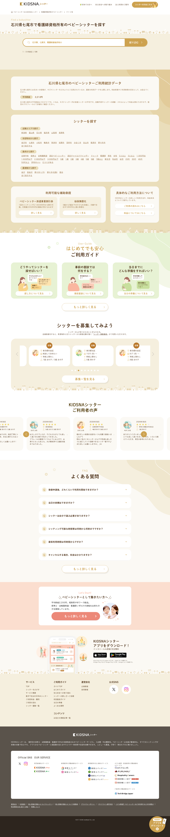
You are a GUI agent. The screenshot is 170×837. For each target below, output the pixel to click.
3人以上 (131, 156)
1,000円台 (141, 156)
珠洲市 (54, 143)
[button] (72, 370)
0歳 (61, 159)
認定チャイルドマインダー (78, 156)
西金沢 (29, 172)
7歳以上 (99, 159)
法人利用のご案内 (122, 4)
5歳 (87, 159)
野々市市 (101, 143)
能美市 (93, 143)
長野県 (61, 133)
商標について (35, 806)
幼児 (121, 159)
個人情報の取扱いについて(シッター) (40, 804)
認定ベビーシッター (57, 156)
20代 (127, 159)
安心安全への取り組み (103, 4)
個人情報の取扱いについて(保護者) (66, 804)
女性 (115, 156)
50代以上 (25, 162)
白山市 (86, 143)
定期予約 (25, 156)
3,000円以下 (52, 159)
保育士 (33, 156)
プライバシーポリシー (88, 804)
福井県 (46, 133)
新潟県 (24, 133)
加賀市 (61, 143)
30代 (134, 159)
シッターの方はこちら (143, 4)
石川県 (39, 133)
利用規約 (22, 804)
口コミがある (47, 162)
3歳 (77, 159)
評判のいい (35, 162)
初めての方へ (86, 4)
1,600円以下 (26, 159)
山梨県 (54, 133)
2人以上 (122, 156)
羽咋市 (69, 143)
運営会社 (14, 804)
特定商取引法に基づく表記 (19, 806)
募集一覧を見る (85, 379)
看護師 (103, 156)
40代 (140, 159)
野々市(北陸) (52, 172)
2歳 (72, 159)
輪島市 (46, 143)
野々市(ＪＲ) (40, 172)
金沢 (23, 172)
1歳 (66, 159)
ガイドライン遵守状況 (105, 804)
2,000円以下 (39, 159)
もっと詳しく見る (85, 569)
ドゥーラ (94, 156)
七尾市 (31, 143)
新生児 (107, 159)
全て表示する (26, 146)
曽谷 (61, 172)
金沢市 (24, 143)
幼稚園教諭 (42, 156)
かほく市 (77, 143)
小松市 (39, 143)
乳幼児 (115, 159)
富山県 (31, 133)
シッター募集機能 (100, 334)
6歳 (92, 159)
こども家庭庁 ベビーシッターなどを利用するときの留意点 (135, 804)
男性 (109, 156)
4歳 (82, 159)
